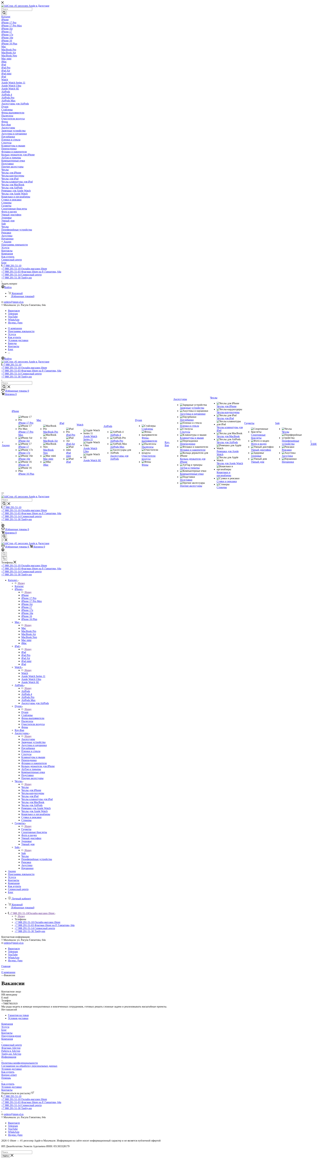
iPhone (25, 595)
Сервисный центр (11, 1044)
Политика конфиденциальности (19, 1062)
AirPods (25, 691)
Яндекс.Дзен (15, 322)
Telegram (13, 313)
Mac (23, 628)
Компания (7, 1023)
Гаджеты (26, 829)
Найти (6, 1156)
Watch (24, 673)
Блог (4, 1029)
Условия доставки (11, 1068)
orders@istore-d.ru (14, 302)
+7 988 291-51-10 (11, 265)
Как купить (7, 1071)
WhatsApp (13, 319)
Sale (23, 853)
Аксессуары (28, 739)
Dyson (24, 712)
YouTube (13, 316)
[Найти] (4, 13)
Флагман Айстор (10, 1047)
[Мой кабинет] (2, 526)
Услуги (5, 1026)
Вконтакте (14, 310)
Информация (8, 1056)
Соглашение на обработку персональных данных (29, 1065)
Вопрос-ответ (9, 1074)
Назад (21, 583)
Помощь (6, 1077)
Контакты (6, 1032)
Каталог (19, 586)
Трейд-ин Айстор (11, 1053)
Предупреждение (11, 1035)
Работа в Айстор (10, 1050)
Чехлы (25, 787)
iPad (23, 652)
